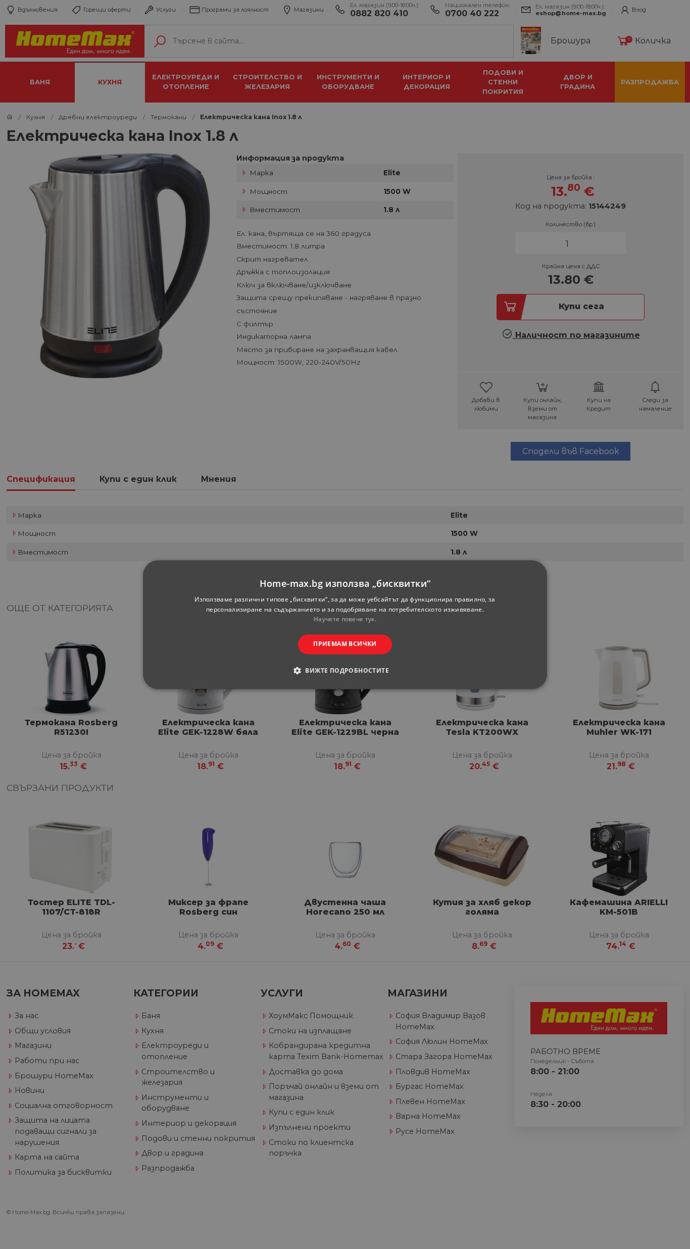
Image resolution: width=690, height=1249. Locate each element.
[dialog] (345, 624)
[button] (345, 670)
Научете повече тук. (345, 619)
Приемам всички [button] (345, 644)
